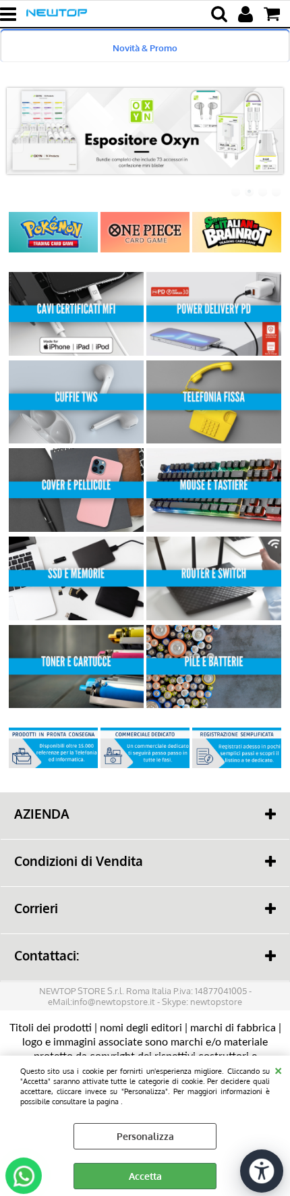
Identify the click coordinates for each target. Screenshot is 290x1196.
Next (274, 140)
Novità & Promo (145, 47)
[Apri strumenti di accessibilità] (261, 1171)
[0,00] (273, 14)
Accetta (145, 1176)
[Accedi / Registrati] (247, 14)
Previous (15, 140)
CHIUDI (278, 1069)
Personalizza (145, 1136)
